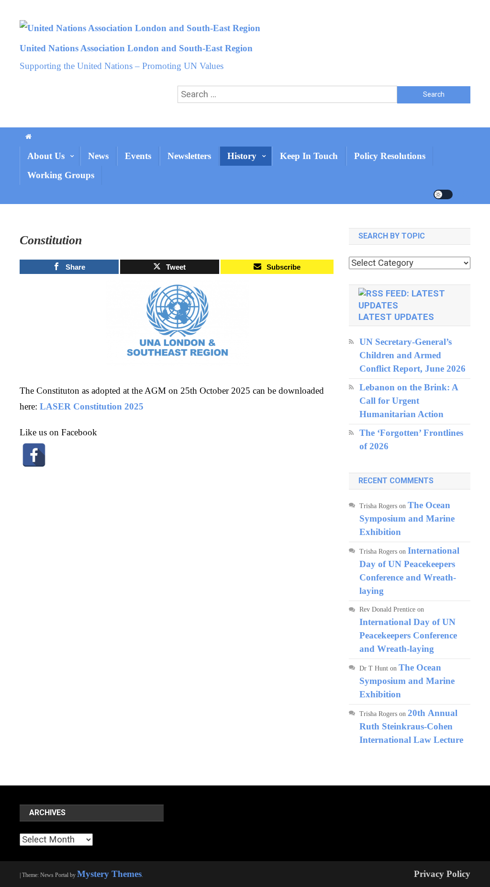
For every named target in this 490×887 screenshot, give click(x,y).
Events (138, 156)
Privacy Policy (442, 874)
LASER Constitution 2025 (92, 406)
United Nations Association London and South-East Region (136, 48)
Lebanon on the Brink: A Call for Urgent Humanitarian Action (408, 400)
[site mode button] (443, 194)
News (98, 156)
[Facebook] (34, 455)
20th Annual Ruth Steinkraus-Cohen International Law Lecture (411, 726)
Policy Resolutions (389, 156)
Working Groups (60, 175)
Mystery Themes (109, 874)
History (241, 156)
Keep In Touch (309, 156)
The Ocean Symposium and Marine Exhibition (407, 518)
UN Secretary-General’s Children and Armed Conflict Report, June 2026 (412, 355)
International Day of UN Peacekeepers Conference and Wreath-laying (408, 635)
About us (46, 156)
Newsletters (189, 156)
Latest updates (396, 317)
